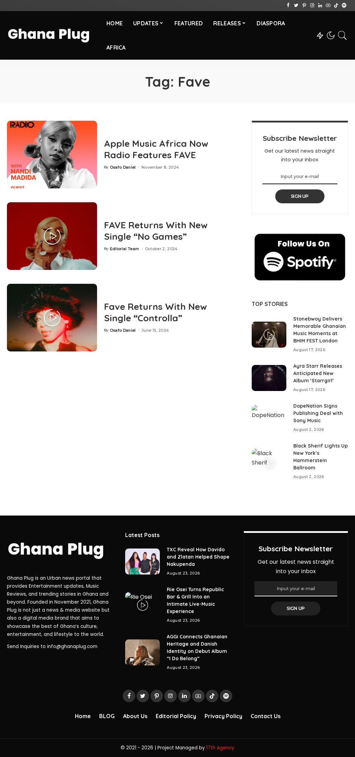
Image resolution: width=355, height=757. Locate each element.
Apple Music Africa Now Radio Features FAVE (156, 149)
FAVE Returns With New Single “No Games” (156, 230)
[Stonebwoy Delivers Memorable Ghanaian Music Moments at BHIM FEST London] (269, 335)
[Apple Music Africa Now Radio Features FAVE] (52, 154)
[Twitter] (296, 5)
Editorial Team (124, 249)
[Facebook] (288, 5)
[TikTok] (336, 5)
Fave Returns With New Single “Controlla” (155, 312)
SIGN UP (300, 196)
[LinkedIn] (320, 5)
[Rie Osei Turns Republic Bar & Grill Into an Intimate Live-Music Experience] (142, 605)
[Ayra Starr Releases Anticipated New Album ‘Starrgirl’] (269, 378)
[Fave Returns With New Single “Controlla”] (52, 317)
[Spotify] (344, 5)
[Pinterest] (304, 5)
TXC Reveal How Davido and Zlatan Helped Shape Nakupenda (198, 556)
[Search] (342, 35)
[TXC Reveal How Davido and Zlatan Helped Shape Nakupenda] (142, 561)
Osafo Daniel (123, 167)
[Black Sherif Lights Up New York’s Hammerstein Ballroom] (269, 462)
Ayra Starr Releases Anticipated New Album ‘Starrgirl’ (317, 373)
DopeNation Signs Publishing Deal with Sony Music (318, 413)
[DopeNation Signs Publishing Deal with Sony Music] (269, 418)
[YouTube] (328, 5)
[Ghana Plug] (51, 35)
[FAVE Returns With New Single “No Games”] (52, 236)
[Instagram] (312, 5)
